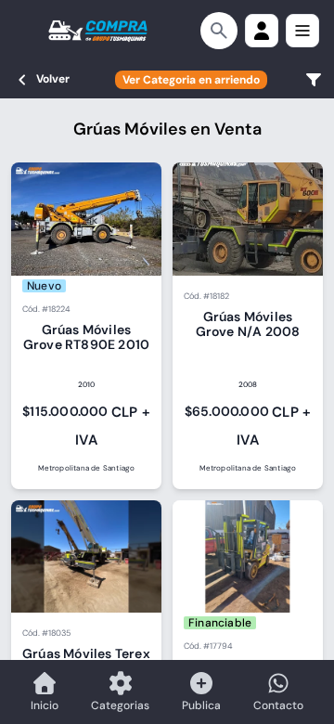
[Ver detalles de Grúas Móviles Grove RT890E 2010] (86, 325)
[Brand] (98, 30)
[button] (261, 30)
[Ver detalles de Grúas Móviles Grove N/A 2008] (248, 325)
